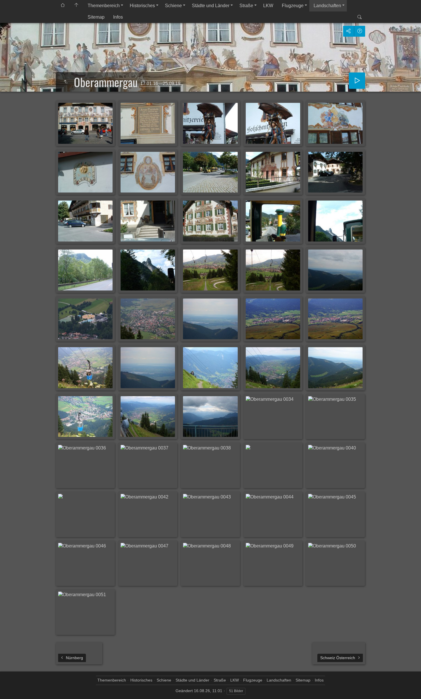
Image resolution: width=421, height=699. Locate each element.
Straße (246, 5)
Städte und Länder (210, 5)
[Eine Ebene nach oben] (65, 81)
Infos (118, 17)
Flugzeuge (293, 5)
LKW (268, 5)
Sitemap (96, 17)
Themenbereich (104, 5)
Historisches (142, 5)
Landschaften (327, 5)
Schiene (173, 5)
